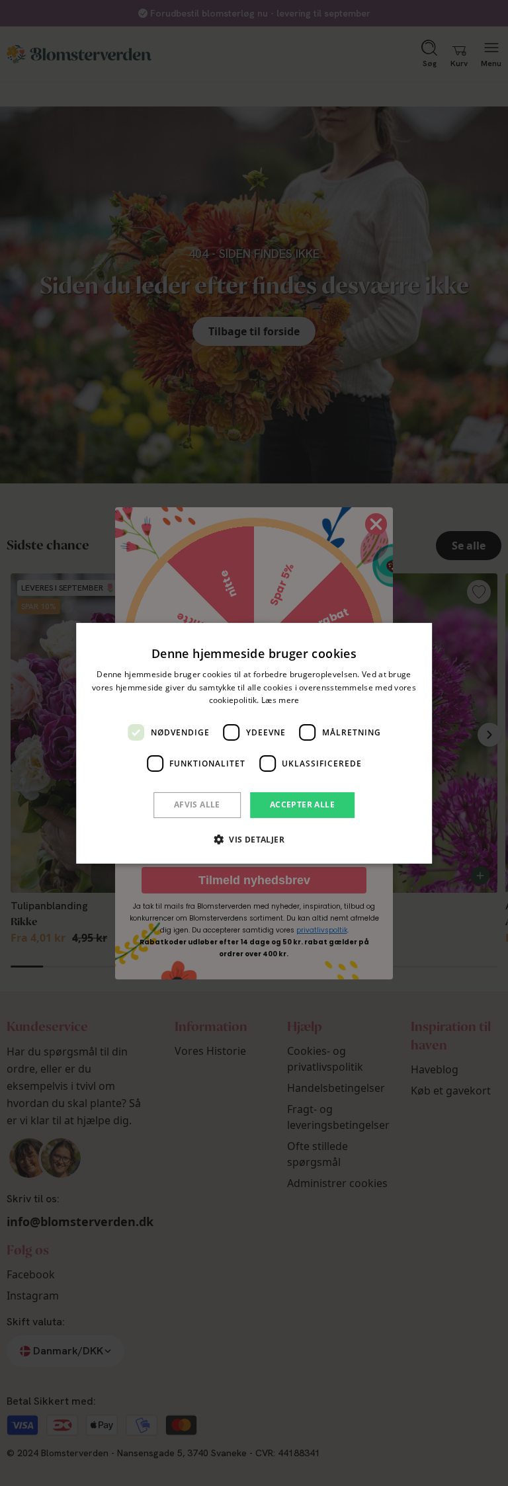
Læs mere (280, 700)
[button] (254, 839)
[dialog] (254, 742)
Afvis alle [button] (197, 804)
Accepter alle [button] (302, 804)
